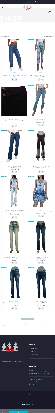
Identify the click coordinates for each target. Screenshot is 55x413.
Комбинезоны (19, 210)
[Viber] (30, 2)
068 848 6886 (17, 2)
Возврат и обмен (34, 354)
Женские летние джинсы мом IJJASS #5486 (14, 75)
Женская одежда (10, 210)
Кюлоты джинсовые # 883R (40, 120)
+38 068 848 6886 (39, 379)
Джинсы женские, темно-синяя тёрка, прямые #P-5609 (40, 258)
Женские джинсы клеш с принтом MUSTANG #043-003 (40, 167)
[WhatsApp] (28, 2)
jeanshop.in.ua (36, 384)
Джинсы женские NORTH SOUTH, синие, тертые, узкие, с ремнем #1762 (41, 303)
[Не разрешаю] (28, 412)
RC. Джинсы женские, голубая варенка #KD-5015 (14, 258)
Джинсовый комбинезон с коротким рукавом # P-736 (14, 212)
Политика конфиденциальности (37, 360)
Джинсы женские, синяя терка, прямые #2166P (14, 303)
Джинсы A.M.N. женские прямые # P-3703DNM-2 (14, 167)
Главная (3, 33)
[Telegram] (26, 2)
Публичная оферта (34, 357)
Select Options (12, 79)
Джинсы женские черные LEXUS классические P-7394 (14, 121)
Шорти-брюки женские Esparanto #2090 (41, 75)
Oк (9, 412)
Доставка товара (34, 348)
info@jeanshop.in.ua (38, 381)
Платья (41, 210)
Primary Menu (52, 7)
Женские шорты (41, 74)
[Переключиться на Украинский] (38, 2)
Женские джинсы (14, 74)
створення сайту (29, 404)
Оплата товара (33, 351)
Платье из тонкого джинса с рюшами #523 (40, 211)
